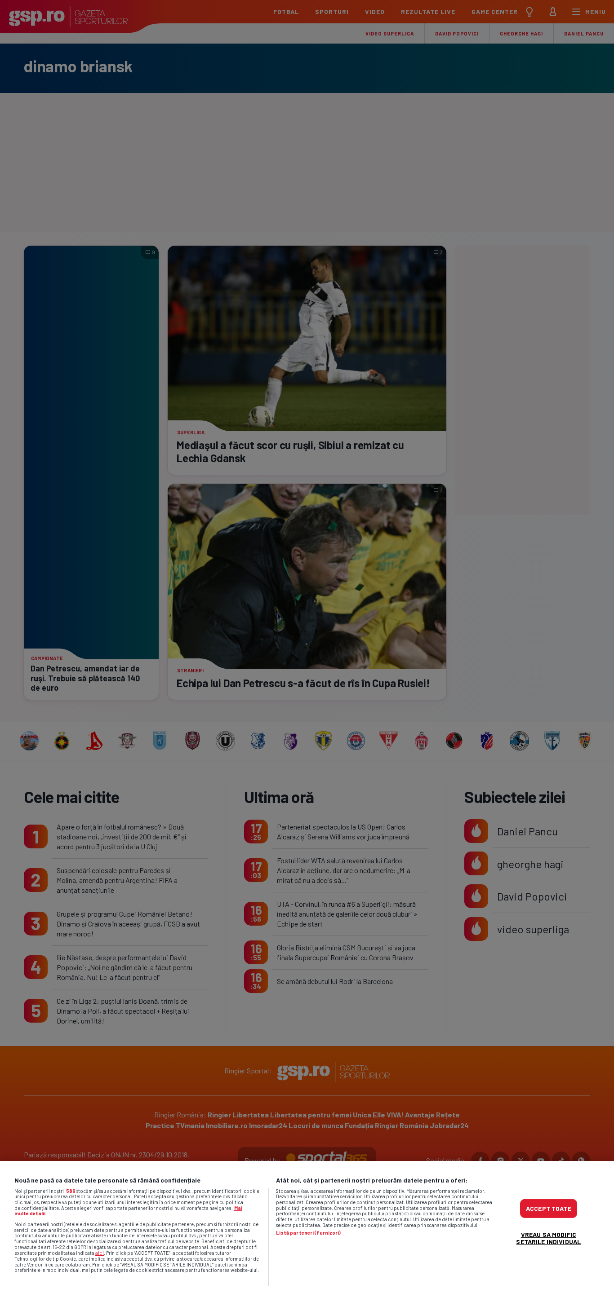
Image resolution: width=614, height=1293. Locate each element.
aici (99, 1252)
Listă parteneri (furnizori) (308, 1233)
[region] (307, 1227)
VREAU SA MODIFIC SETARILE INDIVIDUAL (548, 1238)
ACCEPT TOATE (548, 1208)
